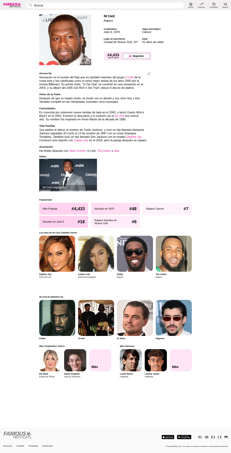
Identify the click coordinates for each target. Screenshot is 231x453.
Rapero (108, 20)
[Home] (58, 435)
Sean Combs (77, 150)
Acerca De (7, 446)
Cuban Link (81, 140)
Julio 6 (108, 32)
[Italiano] (219, 437)
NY (136, 42)
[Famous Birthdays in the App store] (168, 437)
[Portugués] (206, 437)
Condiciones (47, 446)
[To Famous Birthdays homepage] (12, 5)
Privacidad (33, 446)
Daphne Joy (133, 136)
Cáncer (146, 32)
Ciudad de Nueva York (118, 42)
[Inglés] (200, 437)
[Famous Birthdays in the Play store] (184, 437)
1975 (117, 32)
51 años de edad (152, 42)
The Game (104, 150)
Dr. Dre (119, 115)
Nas (116, 150)
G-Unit (129, 77)
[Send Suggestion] (149, 74)
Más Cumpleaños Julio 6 (51, 346)
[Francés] (213, 437)
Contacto (20, 446)
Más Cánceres (127, 346)
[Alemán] (226, 437)
